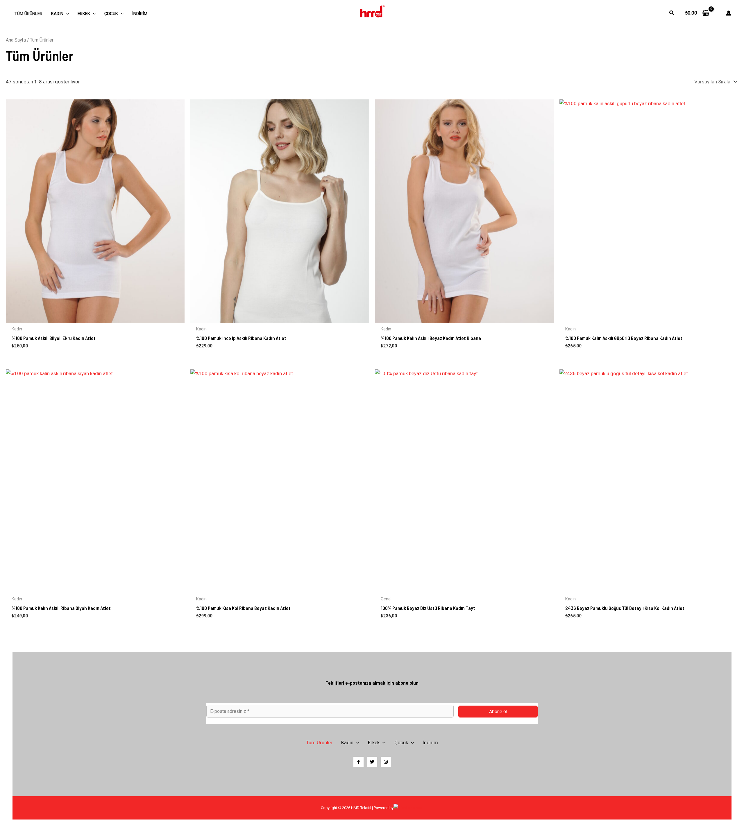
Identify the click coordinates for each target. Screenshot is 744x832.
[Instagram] (386, 762)
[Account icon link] (728, 13)
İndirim (139, 13)
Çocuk (111, 13)
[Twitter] (372, 762)
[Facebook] (358, 762)
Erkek (84, 13)
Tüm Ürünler (28, 13)
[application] (66, 13)
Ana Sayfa (16, 40)
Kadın (57, 13)
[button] (672, 13)
